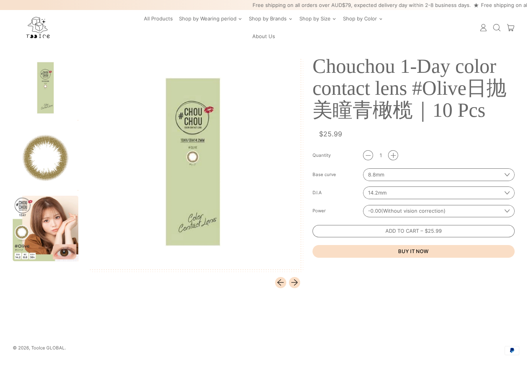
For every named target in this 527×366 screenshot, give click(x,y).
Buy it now (413, 251)
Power (319, 211)
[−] (368, 155)
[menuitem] (46, 88)
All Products (158, 18)
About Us (263, 36)
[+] (393, 155)
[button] (497, 28)
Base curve (324, 175)
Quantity (321, 155)
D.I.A (317, 193)
